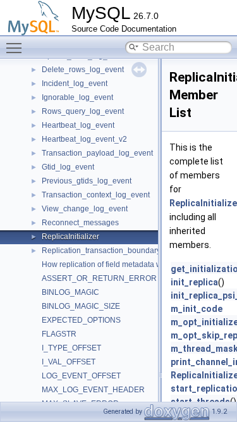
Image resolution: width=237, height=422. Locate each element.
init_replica (194, 282)
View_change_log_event (85, 208)
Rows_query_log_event (83, 111)
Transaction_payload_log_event (97, 153)
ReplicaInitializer (70, 236)
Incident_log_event (74, 83)
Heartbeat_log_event (78, 125)
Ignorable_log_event (77, 97)
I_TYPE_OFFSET (71, 348)
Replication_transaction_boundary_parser (114, 250)
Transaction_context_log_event (96, 194)
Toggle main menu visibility (16, 47)
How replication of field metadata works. (110, 264)
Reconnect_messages (80, 222)
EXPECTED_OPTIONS (81, 320)
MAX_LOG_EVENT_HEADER (93, 389)
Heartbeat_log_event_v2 (84, 139)
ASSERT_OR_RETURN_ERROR (99, 278)
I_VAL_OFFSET (68, 361)
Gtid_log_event (68, 167)
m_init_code (196, 309)
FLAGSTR (59, 334)
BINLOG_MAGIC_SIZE (81, 306)
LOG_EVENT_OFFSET (81, 375)
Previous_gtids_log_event (86, 181)
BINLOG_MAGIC (70, 292)
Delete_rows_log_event (83, 69)
